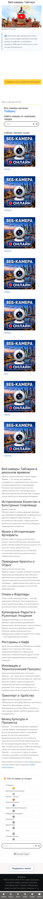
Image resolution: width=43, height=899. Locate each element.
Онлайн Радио (22, 854)
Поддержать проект (21, 868)
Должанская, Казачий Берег (15, 791)
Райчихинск (10, 819)
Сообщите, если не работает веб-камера (23, 82)
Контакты (22, 877)
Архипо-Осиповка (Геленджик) (16, 808)
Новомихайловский (12, 802)
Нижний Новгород (12, 836)
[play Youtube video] (21, 16)
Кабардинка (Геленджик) (14, 813)
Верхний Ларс (10, 825)
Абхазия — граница (12, 796)
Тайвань (10, 111)
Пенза (8, 830)
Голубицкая (10, 785)
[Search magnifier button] (36, 124)
